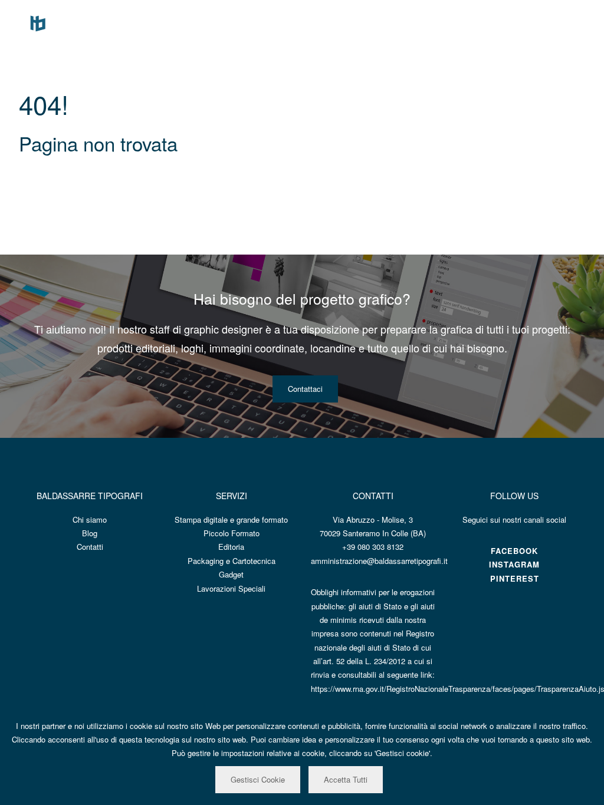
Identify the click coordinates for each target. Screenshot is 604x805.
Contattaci (305, 388)
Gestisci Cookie (258, 779)
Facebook (514, 550)
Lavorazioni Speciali (231, 588)
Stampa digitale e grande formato (231, 519)
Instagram (514, 564)
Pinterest (514, 578)
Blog (506, 22)
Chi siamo (90, 519)
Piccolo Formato (231, 533)
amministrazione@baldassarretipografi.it (379, 560)
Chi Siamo (419, 22)
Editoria (231, 546)
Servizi (468, 22)
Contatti (547, 22)
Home (371, 22)
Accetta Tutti (345, 779)
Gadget (231, 574)
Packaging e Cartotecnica (231, 560)
